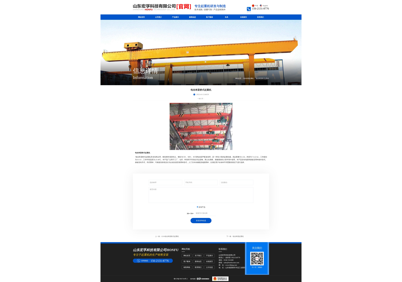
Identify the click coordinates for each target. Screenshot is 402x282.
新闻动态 (192, 17)
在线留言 (243, 17)
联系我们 (260, 17)
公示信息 (209, 267)
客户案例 (209, 17)
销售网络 (187, 267)
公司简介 (158, 17)
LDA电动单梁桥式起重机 (167, 236)
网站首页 (141, 17)
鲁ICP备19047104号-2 (181, 279)
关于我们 (198, 255)
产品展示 (175, 17)
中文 (256, 5)
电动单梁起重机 (235, 236)
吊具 (226, 17)
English (265, 5)
